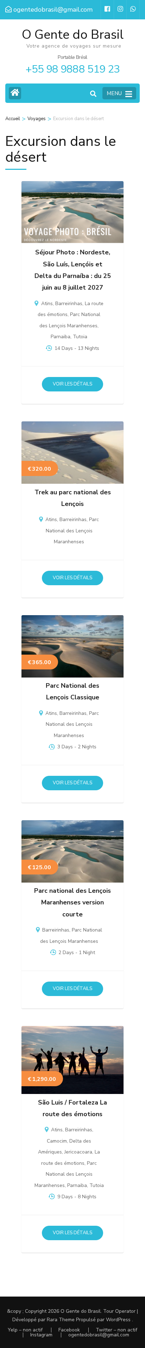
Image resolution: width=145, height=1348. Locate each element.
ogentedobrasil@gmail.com (98, 1334)
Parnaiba (60, 336)
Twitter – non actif (116, 1330)
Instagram (41, 1334)
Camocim (57, 1141)
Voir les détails (72, 384)
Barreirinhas (68, 303)
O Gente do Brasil (73, 34)
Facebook (69, 1330)
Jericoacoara (78, 1152)
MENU (114, 93)
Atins (47, 303)
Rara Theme (61, 1319)
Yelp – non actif (25, 1330)
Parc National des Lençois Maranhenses (72, 530)
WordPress (118, 1319)
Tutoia (80, 336)
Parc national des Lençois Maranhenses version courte (72, 902)
